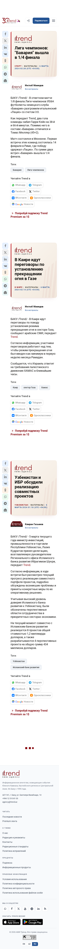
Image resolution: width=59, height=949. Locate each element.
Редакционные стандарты (15, 846)
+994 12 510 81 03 (10, 798)
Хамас (44, 387)
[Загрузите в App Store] (11, 922)
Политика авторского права (16, 888)
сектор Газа (30, 387)
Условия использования (14, 879)
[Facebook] (12, 909)
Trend (14, 336)
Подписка (7, 863)
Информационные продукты (16, 867)
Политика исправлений (14, 851)
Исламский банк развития (26, 667)
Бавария (17, 170)
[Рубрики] (53, 21)
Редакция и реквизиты (13, 837)
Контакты (7, 842)
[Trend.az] (11, 20)
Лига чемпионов (35, 170)
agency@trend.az (9, 802)
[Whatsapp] (5, 909)
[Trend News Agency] (10, 774)
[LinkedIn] (38, 909)
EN (24, 944)
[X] (18, 909)
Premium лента (9, 821)
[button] (5, 34)
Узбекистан (19, 661)
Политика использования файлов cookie (22, 893)
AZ (29, 944)
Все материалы (31, 89)
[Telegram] (31, 909)
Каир (15, 387)
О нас (5, 833)
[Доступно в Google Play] (32, 922)
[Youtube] (25, 909)
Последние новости (12, 817)
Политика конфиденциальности (18, 883)
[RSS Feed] (45, 909)
